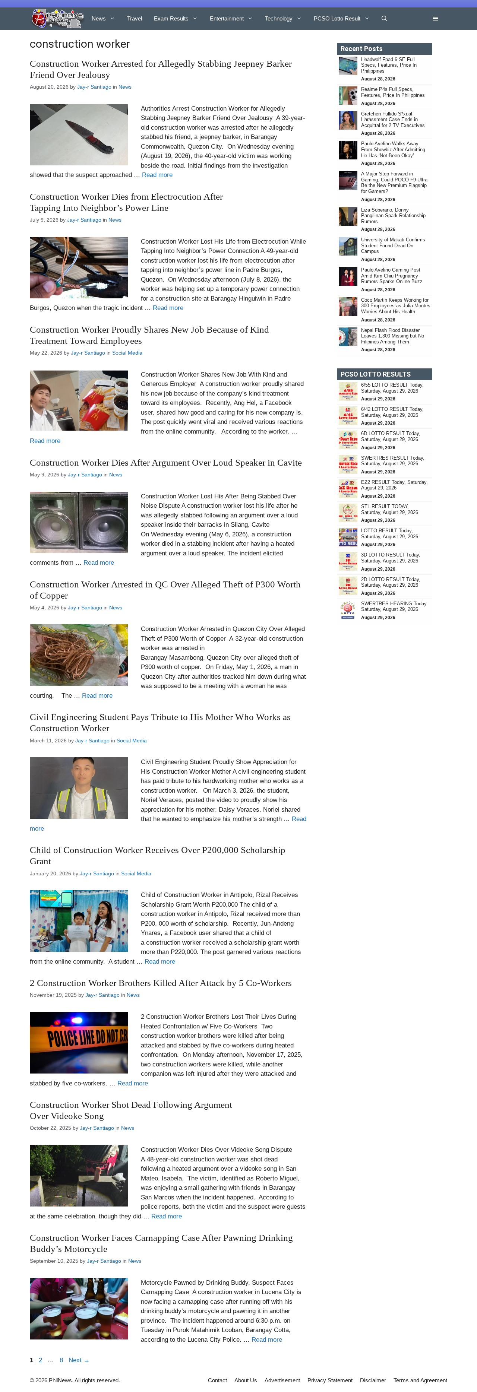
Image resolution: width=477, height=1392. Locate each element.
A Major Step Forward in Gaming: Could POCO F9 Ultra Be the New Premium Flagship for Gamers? (394, 182)
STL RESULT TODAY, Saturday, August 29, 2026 (389, 509)
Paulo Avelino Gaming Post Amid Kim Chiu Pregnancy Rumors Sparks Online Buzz (392, 275)
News (99, 18)
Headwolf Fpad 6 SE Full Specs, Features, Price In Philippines (389, 65)
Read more (157, 174)
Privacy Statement (330, 1380)
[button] (384, 18)
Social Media (127, 353)
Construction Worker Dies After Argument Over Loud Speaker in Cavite (167, 462)
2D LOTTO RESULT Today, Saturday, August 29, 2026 (390, 582)
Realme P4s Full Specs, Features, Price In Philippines (393, 92)
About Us (245, 1380)
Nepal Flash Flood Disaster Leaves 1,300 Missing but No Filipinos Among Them (392, 336)
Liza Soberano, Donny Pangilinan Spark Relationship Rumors (393, 215)
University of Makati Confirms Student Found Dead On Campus (393, 245)
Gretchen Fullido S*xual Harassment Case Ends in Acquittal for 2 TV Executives (393, 119)
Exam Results (171, 18)
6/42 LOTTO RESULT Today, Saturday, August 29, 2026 (392, 412)
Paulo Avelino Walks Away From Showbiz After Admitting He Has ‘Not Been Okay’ (393, 149)
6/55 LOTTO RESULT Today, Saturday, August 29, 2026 (392, 388)
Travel (134, 18)
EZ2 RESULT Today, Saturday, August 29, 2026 (394, 485)
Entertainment (227, 18)
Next (79, 1360)
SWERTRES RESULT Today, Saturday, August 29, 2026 (392, 461)
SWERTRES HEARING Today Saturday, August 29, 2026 (394, 606)
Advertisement (282, 1380)
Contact (217, 1380)
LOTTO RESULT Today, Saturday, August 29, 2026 (389, 533)
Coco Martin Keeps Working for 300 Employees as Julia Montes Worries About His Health (395, 305)
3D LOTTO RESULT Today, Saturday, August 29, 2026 (390, 558)
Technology (279, 18)
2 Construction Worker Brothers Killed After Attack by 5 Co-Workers (162, 983)
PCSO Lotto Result (337, 18)
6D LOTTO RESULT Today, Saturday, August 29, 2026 (390, 436)
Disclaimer (373, 1380)
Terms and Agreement (420, 1380)
